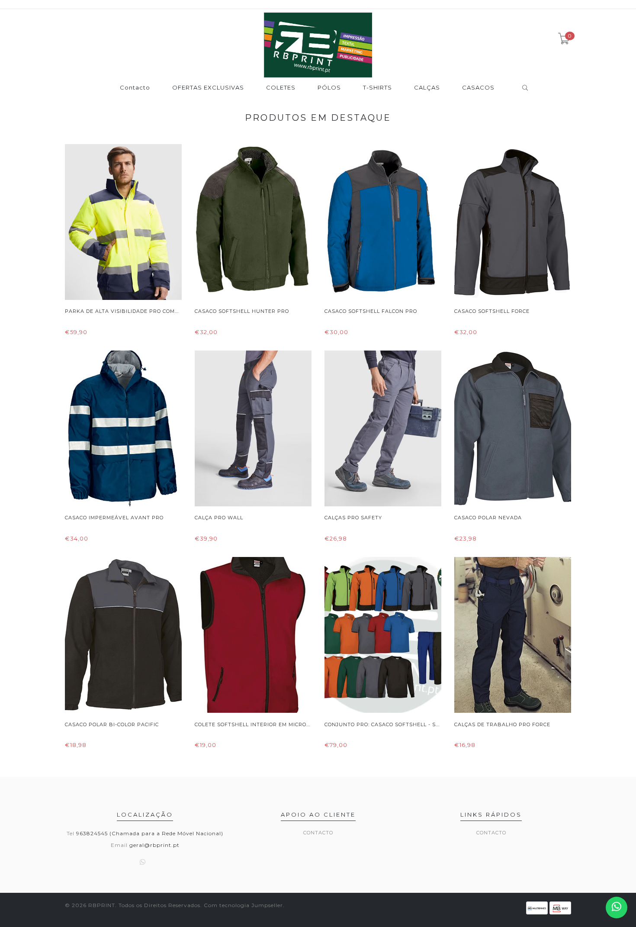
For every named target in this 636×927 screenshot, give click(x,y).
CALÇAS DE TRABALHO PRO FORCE (502, 724)
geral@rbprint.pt (154, 845)
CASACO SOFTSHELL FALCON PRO (370, 311)
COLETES (281, 88)
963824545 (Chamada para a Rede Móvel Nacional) (149, 833)
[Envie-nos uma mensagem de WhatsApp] (616, 907)
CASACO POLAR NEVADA (488, 518)
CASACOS (478, 88)
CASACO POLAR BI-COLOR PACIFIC (112, 724)
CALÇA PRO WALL (219, 518)
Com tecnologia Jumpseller (243, 905)
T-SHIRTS (377, 88)
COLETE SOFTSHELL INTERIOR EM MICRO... (252, 724)
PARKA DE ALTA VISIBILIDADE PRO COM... (122, 311)
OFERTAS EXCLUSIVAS (208, 88)
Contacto (135, 88)
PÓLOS (329, 88)
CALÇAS (427, 88)
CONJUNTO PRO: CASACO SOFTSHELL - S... (382, 724)
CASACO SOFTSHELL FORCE (492, 311)
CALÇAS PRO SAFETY (353, 518)
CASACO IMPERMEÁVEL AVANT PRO (114, 518)
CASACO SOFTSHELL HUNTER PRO (242, 311)
